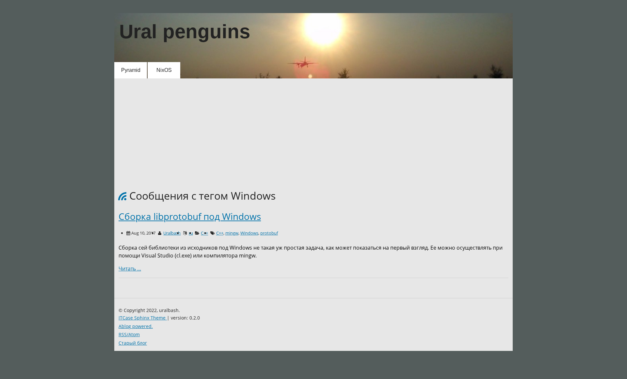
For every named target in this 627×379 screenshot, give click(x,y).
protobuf (269, 233)
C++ (219, 233)
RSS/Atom (129, 334)
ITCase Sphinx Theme (143, 318)
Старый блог (133, 343)
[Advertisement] (310, 127)
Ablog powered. (136, 326)
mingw (231, 233)
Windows (249, 233)
